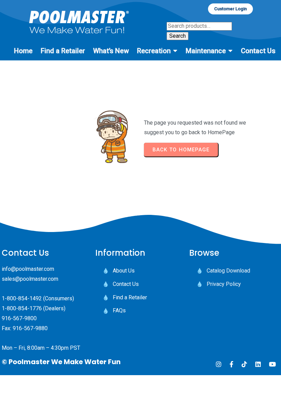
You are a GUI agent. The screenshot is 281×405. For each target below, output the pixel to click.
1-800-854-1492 (22, 298)
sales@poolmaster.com (30, 279)
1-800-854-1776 (22, 308)
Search (177, 36)
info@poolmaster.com (28, 269)
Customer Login (230, 8)
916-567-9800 (19, 318)
